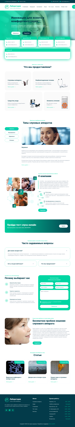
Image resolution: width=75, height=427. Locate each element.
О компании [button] (25, 6)
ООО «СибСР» (52, 423)
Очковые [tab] (11, 140)
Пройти (63, 226)
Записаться (16, 33)
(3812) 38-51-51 (11, 54)
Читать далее (11, 86)
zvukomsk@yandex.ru (12, 44)
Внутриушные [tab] (11, 132)
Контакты (57, 6)
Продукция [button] (32, 6)
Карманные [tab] (12, 136)
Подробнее (26, 33)
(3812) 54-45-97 (44, 42)
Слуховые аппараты (37, 401)
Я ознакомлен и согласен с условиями (51, 302)
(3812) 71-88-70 (11, 42)
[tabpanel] (46, 146)
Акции (45, 6)
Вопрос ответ (64, 6)
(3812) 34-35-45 (61, 42)
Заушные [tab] (11, 128)
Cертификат (39, 6)
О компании (35, 406)
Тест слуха (51, 6)
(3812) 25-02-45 (28, 42)
